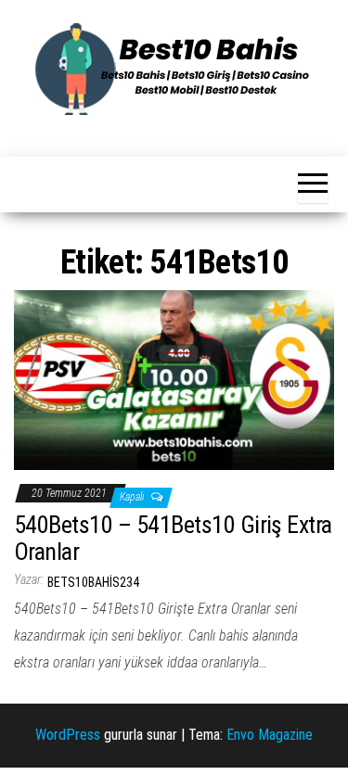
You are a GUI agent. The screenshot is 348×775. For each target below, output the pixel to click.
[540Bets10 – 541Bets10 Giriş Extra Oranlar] (174, 379)
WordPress (67, 734)
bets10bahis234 (93, 582)
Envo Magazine (269, 734)
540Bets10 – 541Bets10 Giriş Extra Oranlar (173, 538)
